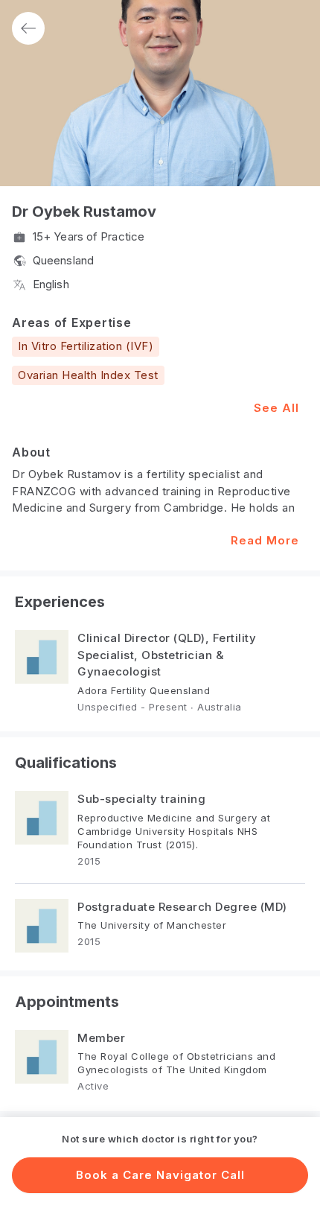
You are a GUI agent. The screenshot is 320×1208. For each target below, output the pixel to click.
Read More (265, 540)
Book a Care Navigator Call (160, 1175)
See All (276, 408)
